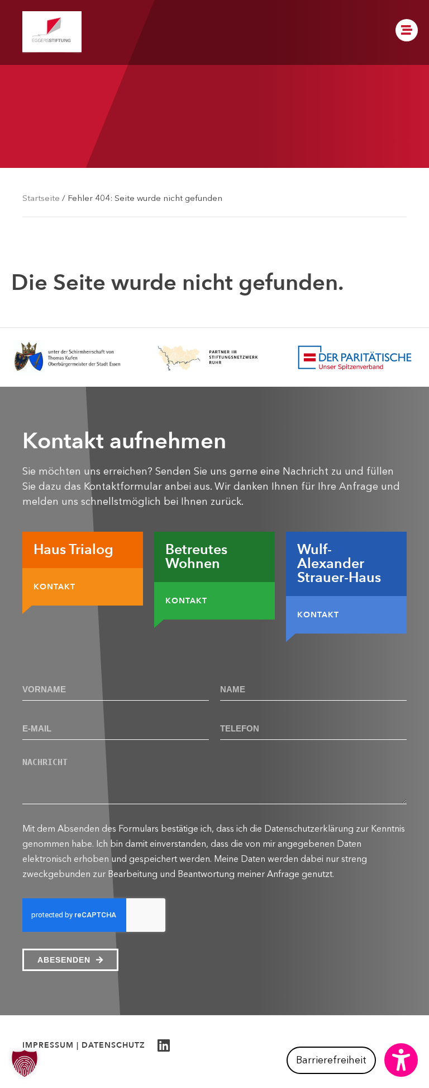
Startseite (41, 198)
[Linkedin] (163, 1045)
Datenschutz (113, 1045)
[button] (352, 1060)
